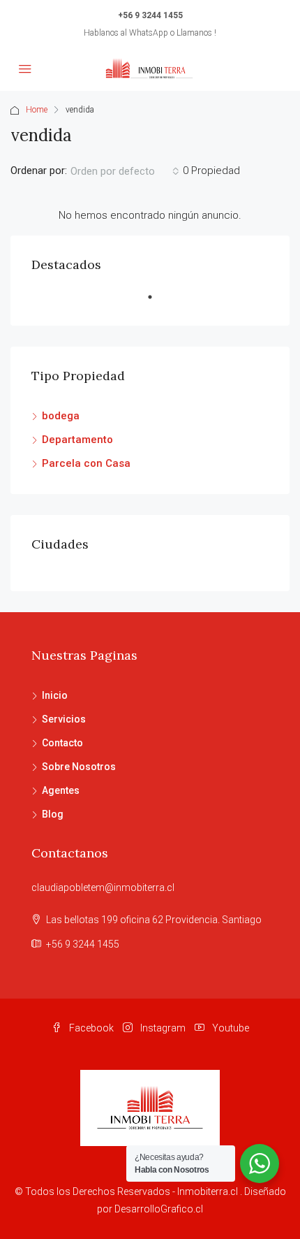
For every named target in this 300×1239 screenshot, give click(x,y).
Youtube (229, 1028)
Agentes (61, 790)
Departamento (77, 439)
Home (36, 110)
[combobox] (124, 171)
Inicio (55, 695)
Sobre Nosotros (79, 766)
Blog (52, 814)
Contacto (62, 742)
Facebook (90, 1028)
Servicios (64, 719)
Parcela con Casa (86, 463)
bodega (61, 416)
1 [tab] (157, 303)
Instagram (162, 1028)
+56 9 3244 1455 (150, 15)
